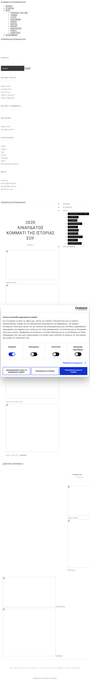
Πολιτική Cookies (73, 668)
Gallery (3, 149)
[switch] (34, 354)
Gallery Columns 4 (8, 95)
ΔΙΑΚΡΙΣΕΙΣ (15, 33)
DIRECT (13, 30)
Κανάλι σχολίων (8, 186)
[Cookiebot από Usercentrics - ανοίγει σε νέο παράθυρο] (77, 308)
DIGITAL (13, 24)
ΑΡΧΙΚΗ (9, 6)
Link (2, 152)
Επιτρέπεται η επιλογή (45, 371)
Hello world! (5, 86)
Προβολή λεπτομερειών (73, 363)
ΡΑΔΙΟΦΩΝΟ (15, 19)
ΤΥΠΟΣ (13, 17)
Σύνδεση (4, 180)
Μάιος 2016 (5, 127)
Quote (3, 155)
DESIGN (13, 26)
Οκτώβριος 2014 (7, 129)
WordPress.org (7, 189)
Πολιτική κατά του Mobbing (52, 668)
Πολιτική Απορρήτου (29, 668)
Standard (4, 158)
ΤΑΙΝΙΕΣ (13, 15)
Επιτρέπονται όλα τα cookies (73, 371)
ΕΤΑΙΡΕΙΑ (10, 8)
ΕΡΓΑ (8, 10)
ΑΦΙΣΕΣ (13, 22)
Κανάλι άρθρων (8, 183)
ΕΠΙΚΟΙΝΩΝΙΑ (11, 35)
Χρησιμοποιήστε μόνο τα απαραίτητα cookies (16, 371)
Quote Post (5, 92)
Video (3, 161)
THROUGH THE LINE (19, 13)
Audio (3, 146)
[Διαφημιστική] (45, 39)
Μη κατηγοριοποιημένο (10, 164)
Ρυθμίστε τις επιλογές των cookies (45, 678)
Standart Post (6, 89)
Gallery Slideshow (8, 98)
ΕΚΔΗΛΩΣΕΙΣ (16, 28)
